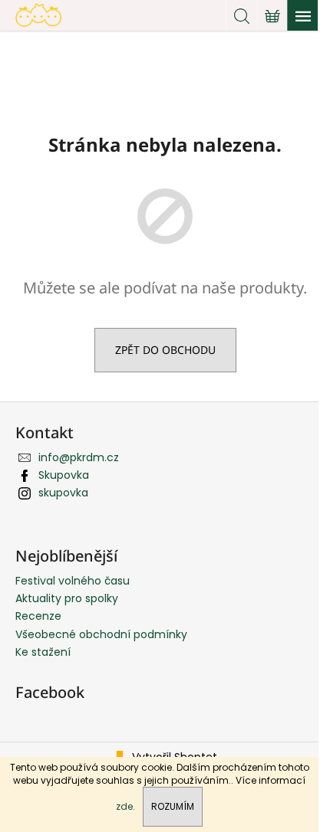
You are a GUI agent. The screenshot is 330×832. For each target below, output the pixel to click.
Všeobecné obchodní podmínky (101, 634)
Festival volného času (72, 580)
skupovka (63, 492)
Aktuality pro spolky (66, 598)
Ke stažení (43, 652)
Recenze (38, 616)
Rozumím (172, 806)
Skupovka (63, 475)
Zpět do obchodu (165, 349)
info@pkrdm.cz (78, 457)
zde (124, 806)
